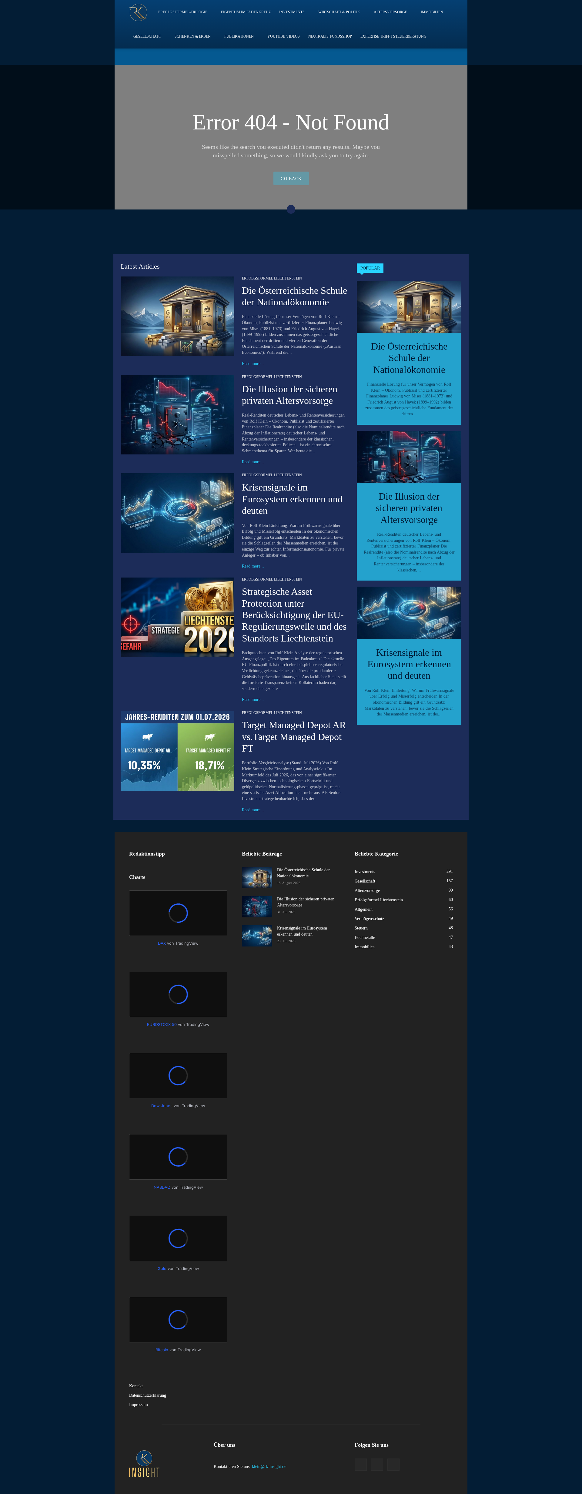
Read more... (253, 364)
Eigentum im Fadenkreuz (246, 12)
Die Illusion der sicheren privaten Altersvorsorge (409, 508)
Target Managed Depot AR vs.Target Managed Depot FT (294, 736)
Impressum (138, 1404)
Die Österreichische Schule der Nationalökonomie (409, 358)
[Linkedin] (428, 57)
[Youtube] (448, 57)
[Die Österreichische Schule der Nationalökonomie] (177, 316)
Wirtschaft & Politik (339, 12)
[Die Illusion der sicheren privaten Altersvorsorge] (177, 414)
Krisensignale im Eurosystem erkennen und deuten (292, 499)
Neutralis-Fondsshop (330, 36)
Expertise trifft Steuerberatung (393, 36)
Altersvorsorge (390, 12)
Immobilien (432, 12)
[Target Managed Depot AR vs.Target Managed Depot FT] (177, 750)
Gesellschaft (147, 36)
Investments (292, 12)
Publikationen (239, 36)
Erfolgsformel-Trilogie (182, 12)
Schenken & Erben (193, 36)
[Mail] (438, 57)
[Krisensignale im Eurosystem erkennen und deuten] (177, 513)
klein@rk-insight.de (269, 1466)
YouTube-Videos (283, 36)
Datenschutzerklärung (147, 1395)
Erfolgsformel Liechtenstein (272, 278)
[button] (419, 56)
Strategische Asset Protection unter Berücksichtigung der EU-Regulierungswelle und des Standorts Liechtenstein (294, 615)
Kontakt (136, 1386)
